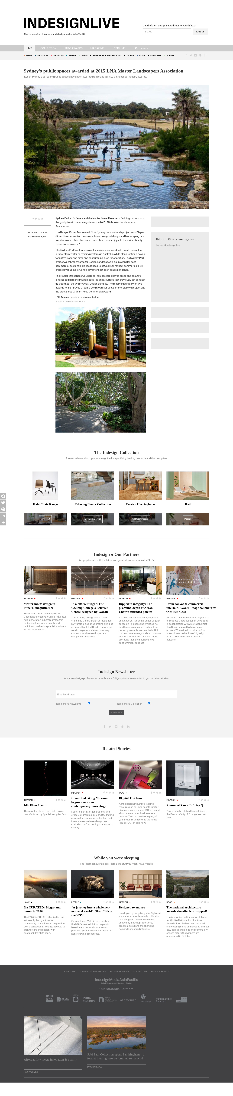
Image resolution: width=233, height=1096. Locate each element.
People (72, 56)
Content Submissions (92, 971)
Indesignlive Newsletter (68, 704)
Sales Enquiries (119, 971)
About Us (69, 971)
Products (42, 56)
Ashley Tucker (39, 233)
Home (26, 902)
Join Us (200, 32)
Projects (58, 56)
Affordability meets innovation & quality (50, 1059)
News (29, 56)
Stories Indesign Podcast (107, 56)
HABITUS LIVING (31, 1072)
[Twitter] (3, 503)
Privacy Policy (160, 971)
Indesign (28, 599)
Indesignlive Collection (129, 704)
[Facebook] (3, 496)
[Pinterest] (3, 509)
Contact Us (140, 971)
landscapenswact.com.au (70, 301)
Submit (170, 56)
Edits (142, 56)
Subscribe (155, 56)
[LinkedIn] (3, 516)
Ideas (84, 56)
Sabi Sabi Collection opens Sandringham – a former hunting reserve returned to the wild (115, 1056)
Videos (130, 56)
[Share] (3, 522)
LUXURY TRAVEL (94, 1067)
